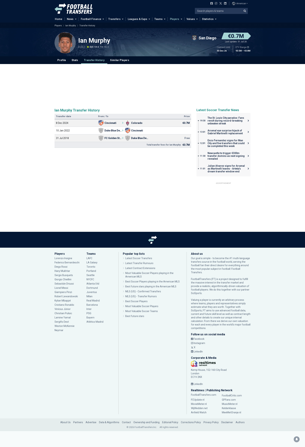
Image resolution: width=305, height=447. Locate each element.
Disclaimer (227, 422)
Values (191, 19)
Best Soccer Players (136, 301)
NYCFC (90, 279)
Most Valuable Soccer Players (141, 306)
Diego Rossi (61, 266)
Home (58, 19)
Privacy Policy (211, 422)
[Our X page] (220, 3)
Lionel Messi (62, 287)
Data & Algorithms (109, 422)
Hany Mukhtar (62, 271)
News (70, 19)
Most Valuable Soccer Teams (141, 311)
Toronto (90, 266)
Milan (89, 296)
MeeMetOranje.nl (231, 412)
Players (174, 19)
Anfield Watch (199, 412)
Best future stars (134, 316)
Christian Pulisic (63, 313)
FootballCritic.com (232, 395)
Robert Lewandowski (66, 296)
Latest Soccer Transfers (138, 258)
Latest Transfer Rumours (139, 263)
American (241, 3)
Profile (61, 60)
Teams (158, 19)
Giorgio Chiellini (63, 279)
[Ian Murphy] (65, 42)
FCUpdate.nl (197, 399)
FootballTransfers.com (203, 394)
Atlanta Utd (92, 283)
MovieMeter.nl (199, 404)
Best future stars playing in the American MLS (150, 286)
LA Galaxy (91, 262)
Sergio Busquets (64, 275)
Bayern (90, 317)
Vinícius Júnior (63, 309)
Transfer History (87, 25)
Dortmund (92, 287)
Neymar (59, 330)
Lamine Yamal (63, 317)
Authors (240, 422)
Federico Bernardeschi (67, 262)
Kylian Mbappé (63, 300)
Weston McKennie (64, 326)
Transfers (114, 19)
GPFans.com (229, 399)
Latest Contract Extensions (140, 268)
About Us (65, 422)
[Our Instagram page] (215, 3)
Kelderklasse (229, 408)
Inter (89, 309)
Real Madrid (93, 300)
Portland (91, 271)
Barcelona (92, 304)
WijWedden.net (199, 408)
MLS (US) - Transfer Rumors (141, 296)
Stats (75, 60)
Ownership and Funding (146, 422)
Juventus (91, 292)
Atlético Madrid (94, 321)
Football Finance (91, 19)
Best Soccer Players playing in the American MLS (152, 281)
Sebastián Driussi (64, 283)
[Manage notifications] (297, 439)
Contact (126, 422)
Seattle (90, 275)
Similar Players (119, 60)
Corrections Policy (191, 422)
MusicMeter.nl (229, 404)
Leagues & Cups (137, 19)
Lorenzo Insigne (63, 258)
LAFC (89, 258)
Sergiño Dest (62, 321)
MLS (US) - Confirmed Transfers (143, 291)
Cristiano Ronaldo (64, 304)
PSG (88, 313)
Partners (78, 422)
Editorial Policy (170, 422)
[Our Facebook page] (211, 3)
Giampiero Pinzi (63, 292)
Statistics (208, 19)
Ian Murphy (70, 25)
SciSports (196, 293)
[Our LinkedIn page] (224, 3)
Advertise (91, 422)
